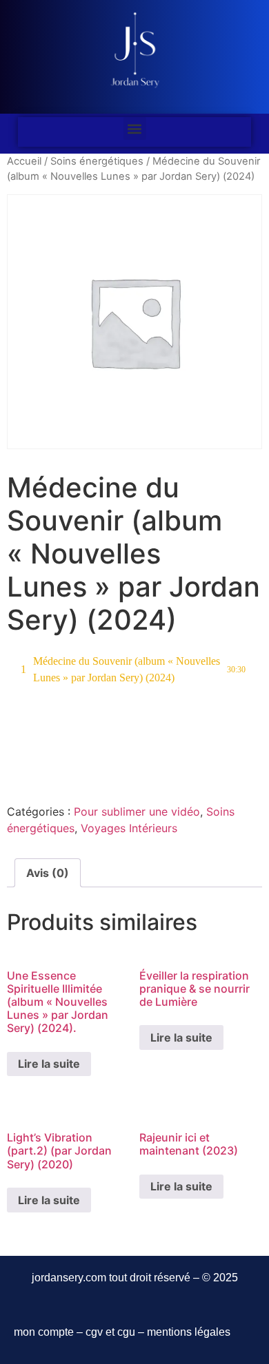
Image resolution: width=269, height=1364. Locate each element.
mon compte (44, 1332)
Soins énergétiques (96, 161)
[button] (134, 128)
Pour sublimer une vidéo (137, 811)
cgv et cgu (110, 1332)
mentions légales (188, 1332)
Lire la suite (49, 1064)
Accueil (24, 161)
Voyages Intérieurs (129, 828)
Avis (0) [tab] (47, 873)
